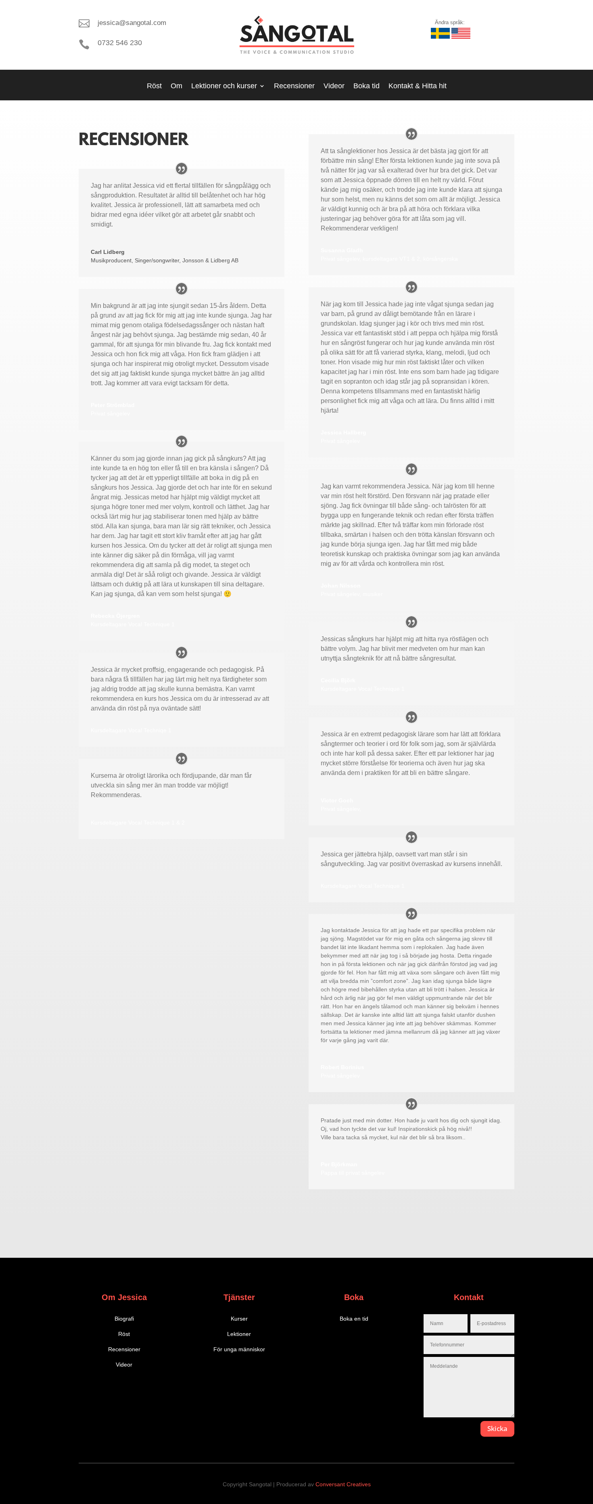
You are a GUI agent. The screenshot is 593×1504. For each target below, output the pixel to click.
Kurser (239, 1318)
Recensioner (294, 86)
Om (176, 86)
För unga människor (239, 1349)
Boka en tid (354, 1318)
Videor (334, 86)
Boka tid (366, 86)
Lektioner (239, 1334)
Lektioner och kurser (224, 86)
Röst (154, 86)
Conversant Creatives (343, 1484)
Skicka (497, 1428)
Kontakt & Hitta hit (417, 86)
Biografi (124, 1318)
